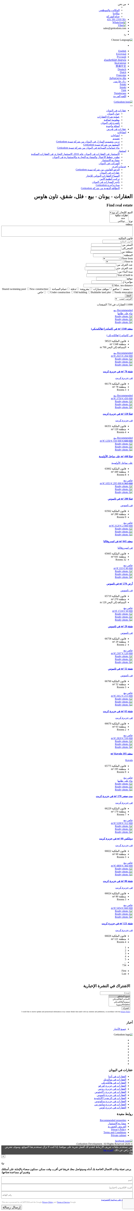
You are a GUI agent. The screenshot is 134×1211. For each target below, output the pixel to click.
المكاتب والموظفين (109, 10)
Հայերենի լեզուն (115, 60)
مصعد (126, 289)
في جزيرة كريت (124, 378)
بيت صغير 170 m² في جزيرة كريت (114, 796)
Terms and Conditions (114, 1132)
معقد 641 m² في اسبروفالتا (118, 541)
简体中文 (121, 66)
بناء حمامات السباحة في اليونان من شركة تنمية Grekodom (88, 147)
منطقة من (127, 251)
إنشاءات (121, 132)
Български (120, 63)
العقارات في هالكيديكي (113, 1082)
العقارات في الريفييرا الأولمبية (110, 1098)
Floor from (127, 258)
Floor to (129, 261)
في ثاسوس (126, 505)
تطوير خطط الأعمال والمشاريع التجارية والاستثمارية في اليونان (86, 157)
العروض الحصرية (117, 1126)
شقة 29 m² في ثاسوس (120, 626)
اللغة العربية (119, 96)
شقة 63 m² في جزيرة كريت (118, 711)
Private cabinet (118, 1135)
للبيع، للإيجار (126, 212)
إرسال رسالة (12, 1207)
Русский (121, 56)
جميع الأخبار (119, 1029)
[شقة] (119, 218)
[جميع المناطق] (119, 996)
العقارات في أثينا (117, 1076)
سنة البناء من (125, 271)
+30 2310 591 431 (116, 19)
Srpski (123, 87)
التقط (128, 295)
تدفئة (73, 289)
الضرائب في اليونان (109, 163)
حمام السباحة (59, 289)
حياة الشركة (113, 16)
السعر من (127, 244)
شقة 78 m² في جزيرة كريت (118, 371)
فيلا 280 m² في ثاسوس (120, 498)
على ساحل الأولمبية (122, 463)
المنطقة (128, 255)
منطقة (129, 224)
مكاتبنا (116, 13)
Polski (123, 84)
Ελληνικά (121, 54)
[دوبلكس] (119, 221)
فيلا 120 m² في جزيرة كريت (118, 413)
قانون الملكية (125, 238)
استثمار (122, 151)
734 (124, 965)
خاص (40, 292)
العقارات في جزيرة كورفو (112, 1085)
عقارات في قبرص (116, 129)
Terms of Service (63, 1202)
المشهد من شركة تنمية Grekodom (101, 144)
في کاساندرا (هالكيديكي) (120, 335)
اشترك (126, 1008)
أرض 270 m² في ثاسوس (120, 583)
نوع (131, 221)
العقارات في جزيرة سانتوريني (110, 1104)
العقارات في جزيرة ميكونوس (110, 1101)
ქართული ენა (117, 78)
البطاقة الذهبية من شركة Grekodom (100, 188)
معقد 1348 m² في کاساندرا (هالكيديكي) (112, 328)
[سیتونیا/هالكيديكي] (119, 1002)
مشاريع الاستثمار (110, 160)
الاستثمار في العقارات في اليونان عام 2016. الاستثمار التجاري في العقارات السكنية (75, 154)
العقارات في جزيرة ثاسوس (111, 1095)
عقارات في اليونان (116, 110)
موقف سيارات (101, 289)
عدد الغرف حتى (124, 268)
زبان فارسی (119, 81)
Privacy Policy (125, 1012)
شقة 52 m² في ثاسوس (120, 668)
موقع (130, 278)
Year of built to (125, 275)
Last (124, 973)
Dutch (123, 72)
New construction (39, 289)
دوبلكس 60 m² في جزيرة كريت (116, 838)
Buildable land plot (101, 292)
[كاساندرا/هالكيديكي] (119, 999)
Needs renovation (124, 292)
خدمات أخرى (119, 166)
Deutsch (122, 69)
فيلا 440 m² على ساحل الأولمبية (116, 456)
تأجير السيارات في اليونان (106, 182)
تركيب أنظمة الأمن (110, 179)
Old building (80, 292)
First (124, 970)
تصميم (116, 138)
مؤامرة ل (127, 282)
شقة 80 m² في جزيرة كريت (118, 881)
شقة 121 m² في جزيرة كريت (117, 923)
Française (121, 75)
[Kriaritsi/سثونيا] (119, 1004)
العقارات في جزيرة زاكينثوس (110, 1092)
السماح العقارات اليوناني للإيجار (103, 175)
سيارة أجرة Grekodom (108, 185)
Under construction (60, 292)
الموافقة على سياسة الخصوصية (115, 1200)
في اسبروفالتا (125, 547)
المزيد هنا (108, 1150)
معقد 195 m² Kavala (122, 753)
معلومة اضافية (112, 119)
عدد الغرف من (125, 264)
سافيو (116, 289)
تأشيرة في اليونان (110, 123)
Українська (120, 93)
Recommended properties (113, 1120)
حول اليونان (113, 113)
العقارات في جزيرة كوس (112, 1107)
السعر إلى (127, 248)
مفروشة (84, 289)
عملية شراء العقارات (108, 116)
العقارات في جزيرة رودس (112, 1088)
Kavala (129, 760)
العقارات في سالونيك (114, 1079)
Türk (123, 90)
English (122, 51)
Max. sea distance (123, 285)
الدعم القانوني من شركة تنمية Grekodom (98, 169)
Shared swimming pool (14, 289)
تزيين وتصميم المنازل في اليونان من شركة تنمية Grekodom (88, 141)
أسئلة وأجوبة (113, 126)
